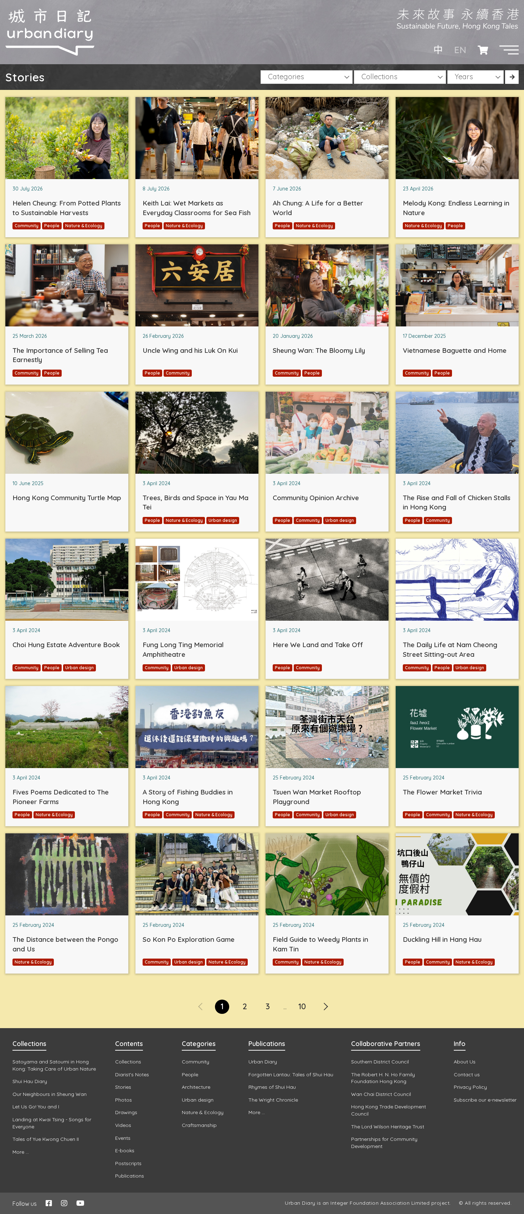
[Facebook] (49, 1203)
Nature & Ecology (83, 225)
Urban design (223, 520)
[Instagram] (64, 1203)
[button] (509, 50)
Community (26, 225)
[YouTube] (80, 1203)
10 (302, 1006)
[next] (325, 1002)
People (52, 225)
